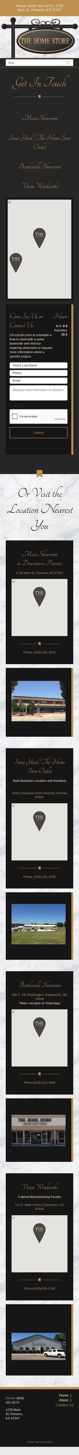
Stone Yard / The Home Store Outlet (39, 142)
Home (63, 1395)
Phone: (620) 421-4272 (34, 6)
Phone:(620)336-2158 (39, 1288)
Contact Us (64, 1405)
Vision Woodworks (39, 186)
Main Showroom (40, 118)
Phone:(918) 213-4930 (39, 1082)
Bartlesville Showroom (39, 166)
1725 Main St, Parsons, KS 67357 (40, 8)
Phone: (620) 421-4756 (39, 876)
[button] (39, 597)
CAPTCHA (18, 405)
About (63, 1400)
